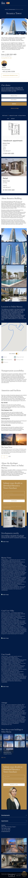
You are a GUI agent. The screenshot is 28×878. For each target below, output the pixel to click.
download (14, 500)
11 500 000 (9, 190)
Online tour (21, 32)
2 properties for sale (6, 57)
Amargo (4, 703)
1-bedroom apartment (12, 141)
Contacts (3, 825)
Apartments (4, 821)
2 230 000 (8, 153)
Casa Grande (5, 654)
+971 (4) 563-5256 (5, 829)
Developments (5, 815)
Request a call (14, 784)
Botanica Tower (6, 143)
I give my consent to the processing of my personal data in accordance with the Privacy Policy (14, 503)
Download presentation (10, 75)
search (14, 103)
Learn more (18, 875)
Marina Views (6, 558)
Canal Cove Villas (7, 611)
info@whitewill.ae (5, 831)
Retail (5, 178)
